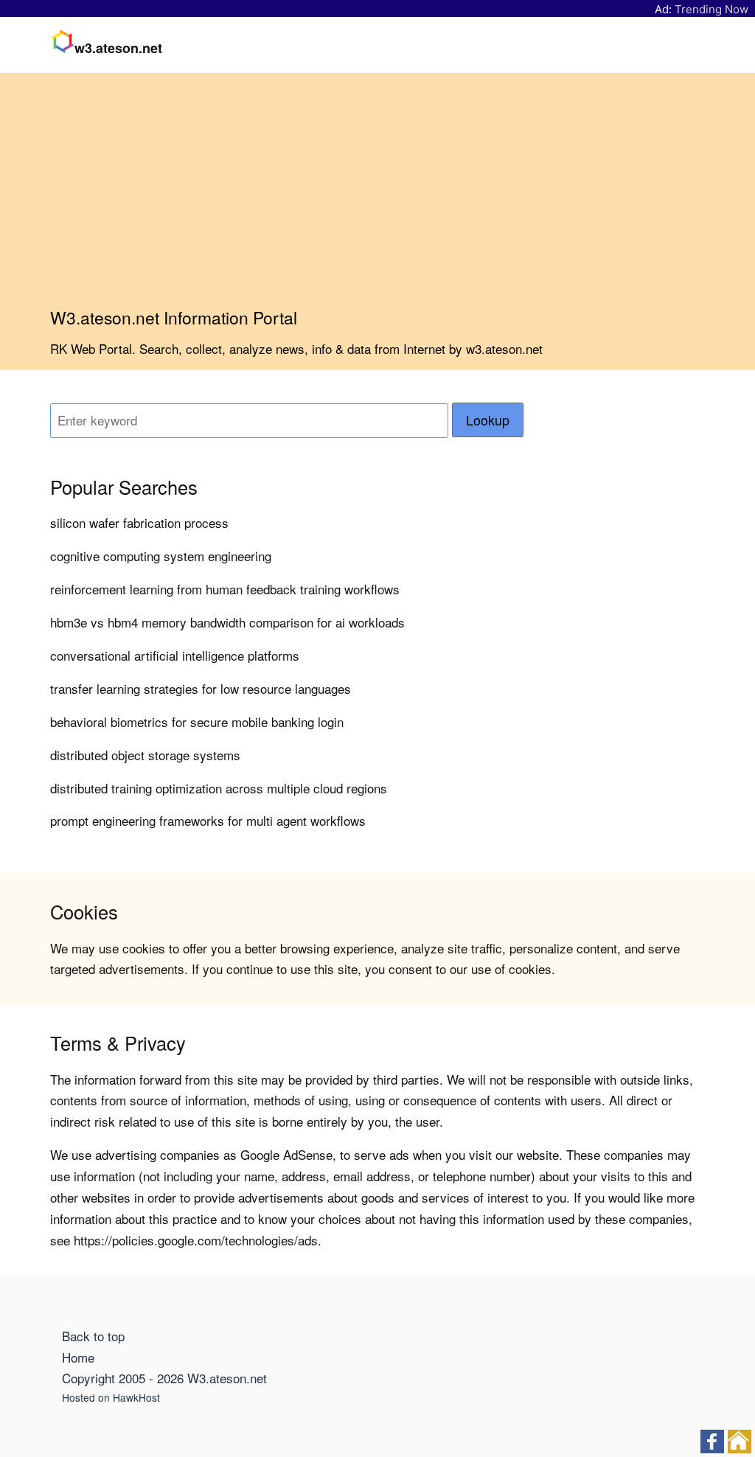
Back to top (93, 1335)
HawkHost (136, 1397)
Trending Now (711, 9)
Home (78, 1357)
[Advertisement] (377, 196)
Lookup (487, 420)
